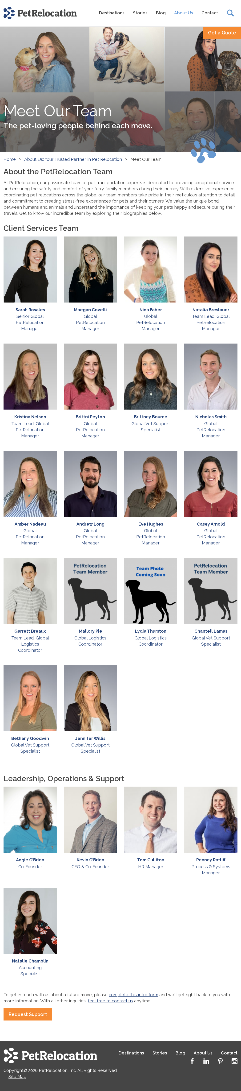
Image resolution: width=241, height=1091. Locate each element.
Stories (140, 12)
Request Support (27, 1014)
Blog (161, 12)
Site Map (17, 1076)
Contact (209, 12)
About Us (183, 12)
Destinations (112, 12)
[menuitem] (112, 13)
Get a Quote (222, 33)
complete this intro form (133, 994)
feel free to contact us (110, 1000)
